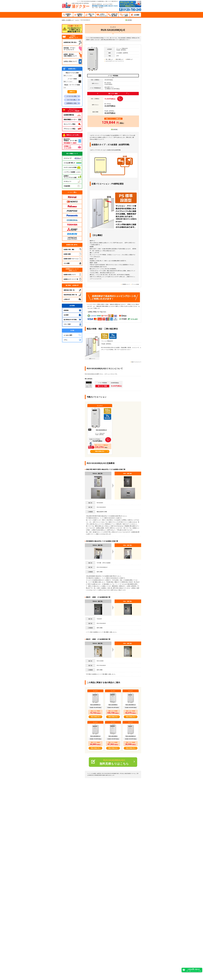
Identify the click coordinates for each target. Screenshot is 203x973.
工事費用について (126, 284)
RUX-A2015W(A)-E (131, 704)
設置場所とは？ (129, 59)
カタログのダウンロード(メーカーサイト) (115, 61)
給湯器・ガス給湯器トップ (68, 20)
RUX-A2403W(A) (113, 704)
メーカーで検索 (72, 78)
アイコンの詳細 (135, 284)
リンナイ (77, 20)
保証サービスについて (136, 362)
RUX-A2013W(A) (113, 736)
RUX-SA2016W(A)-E (101, 430)
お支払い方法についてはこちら (97, 311)
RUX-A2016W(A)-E (95, 736)
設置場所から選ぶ (72, 103)
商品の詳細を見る (99, 451)
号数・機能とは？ (109, 59)
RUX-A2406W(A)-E (95, 704)
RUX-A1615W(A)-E (131, 736)
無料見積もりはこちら (114, 762)
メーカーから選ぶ (72, 96)
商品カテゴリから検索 (72, 72)
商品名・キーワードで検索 (72, 84)
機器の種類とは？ (120, 59)
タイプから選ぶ (71, 99)
